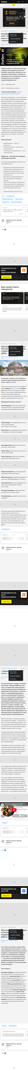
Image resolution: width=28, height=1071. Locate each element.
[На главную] (4, 2)
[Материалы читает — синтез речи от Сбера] (21, 31)
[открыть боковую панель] (22, 2)
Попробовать (13, 41)
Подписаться (6, 268)
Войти (18, 1)
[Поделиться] (24, 31)
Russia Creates (15, 380)
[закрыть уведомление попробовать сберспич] (21, 35)
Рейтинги (19, 5)
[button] (26, 2)
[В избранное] (26, 31)
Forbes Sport (5, 297)
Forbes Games (9, 5)
